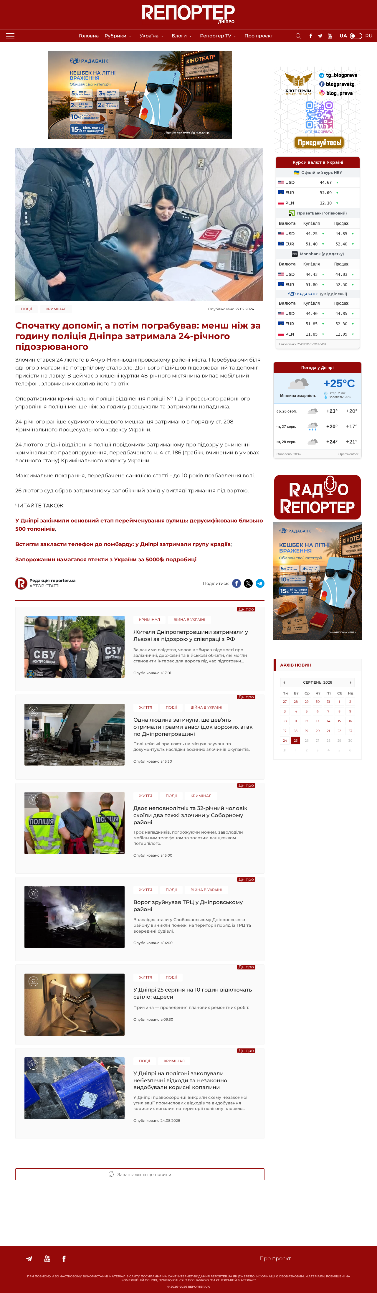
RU (369, 36)
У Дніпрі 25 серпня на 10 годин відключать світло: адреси (192, 993)
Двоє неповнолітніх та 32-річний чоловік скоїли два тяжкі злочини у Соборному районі (190, 815)
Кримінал (56, 309)
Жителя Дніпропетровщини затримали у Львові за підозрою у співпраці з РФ (190, 635)
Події (26, 309)
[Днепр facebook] (310, 36)
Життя (145, 707)
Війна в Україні (189, 619)
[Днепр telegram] (319, 36)
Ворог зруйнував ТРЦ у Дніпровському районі (188, 906)
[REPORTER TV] (330, 36)
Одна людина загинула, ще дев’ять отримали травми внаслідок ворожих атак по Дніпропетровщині (193, 727)
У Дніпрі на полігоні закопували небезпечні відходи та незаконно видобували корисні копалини (180, 1080)
